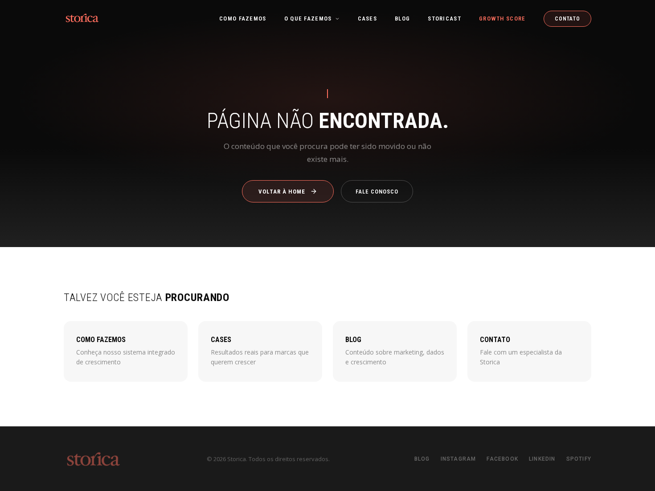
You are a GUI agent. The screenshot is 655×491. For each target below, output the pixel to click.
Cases (367, 18)
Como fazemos (242, 18)
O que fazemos (308, 18)
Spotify (578, 459)
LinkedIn (542, 459)
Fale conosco (377, 191)
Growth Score (502, 18)
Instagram (458, 459)
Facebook (502, 459)
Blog (402, 18)
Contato (567, 19)
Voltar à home (282, 191)
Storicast (444, 18)
